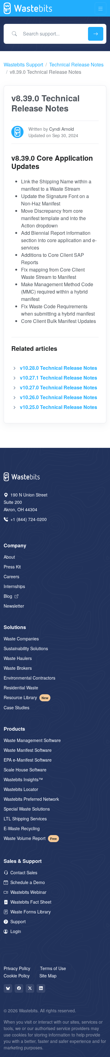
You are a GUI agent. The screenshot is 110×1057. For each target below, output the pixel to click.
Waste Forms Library (30, 912)
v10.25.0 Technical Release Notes (58, 406)
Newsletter (14, 606)
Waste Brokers (18, 668)
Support (17, 921)
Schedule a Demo (27, 882)
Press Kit (12, 567)
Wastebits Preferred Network (31, 799)
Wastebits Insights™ (23, 779)
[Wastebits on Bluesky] (8, 988)
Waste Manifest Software (28, 750)
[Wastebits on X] (30, 988)
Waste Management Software (32, 740)
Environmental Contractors (29, 678)
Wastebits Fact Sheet (30, 902)
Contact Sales (23, 872)
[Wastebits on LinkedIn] (41, 988)
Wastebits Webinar (27, 892)
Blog (8, 596)
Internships (14, 586)
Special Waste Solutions (27, 809)
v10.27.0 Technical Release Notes (58, 387)
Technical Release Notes (76, 64)
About (9, 557)
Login (15, 931)
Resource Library (26, 697)
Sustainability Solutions (26, 648)
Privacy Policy (17, 968)
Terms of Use (53, 968)
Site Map (48, 976)
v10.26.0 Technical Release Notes (58, 397)
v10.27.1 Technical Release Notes (58, 377)
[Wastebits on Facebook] (19, 988)
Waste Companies (21, 638)
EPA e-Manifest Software (28, 760)
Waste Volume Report (30, 838)
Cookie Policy (17, 976)
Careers (11, 576)
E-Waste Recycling (22, 828)
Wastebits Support (23, 64)
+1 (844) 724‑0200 (28, 519)
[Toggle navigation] (100, 8)
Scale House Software (25, 770)
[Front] (28, 8)
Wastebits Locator (21, 789)
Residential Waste (21, 687)
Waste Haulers (18, 658)
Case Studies (16, 707)
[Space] (22, 476)
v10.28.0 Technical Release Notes (58, 367)
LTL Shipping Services (25, 818)
